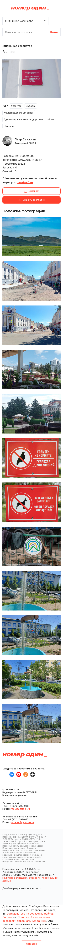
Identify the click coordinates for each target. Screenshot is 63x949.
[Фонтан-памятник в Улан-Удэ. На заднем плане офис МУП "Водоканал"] (31, 590)
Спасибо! (34, 191)
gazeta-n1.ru (25, 182)
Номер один (30, 8)
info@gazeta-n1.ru (20, 808)
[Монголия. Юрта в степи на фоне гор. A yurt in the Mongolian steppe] (31, 237)
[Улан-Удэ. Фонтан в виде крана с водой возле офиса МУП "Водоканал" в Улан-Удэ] (31, 679)
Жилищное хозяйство (17, 46)
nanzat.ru (35, 888)
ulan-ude (9, 126)
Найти (54, 32)
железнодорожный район (18, 112)
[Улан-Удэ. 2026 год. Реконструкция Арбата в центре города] (31, 325)
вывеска (31, 106)
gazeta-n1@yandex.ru (22, 822)
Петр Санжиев (25, 139)
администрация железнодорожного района (29, 119)
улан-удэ (16, 106)
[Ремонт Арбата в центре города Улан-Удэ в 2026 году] (31, 281)
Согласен (31, 943)
